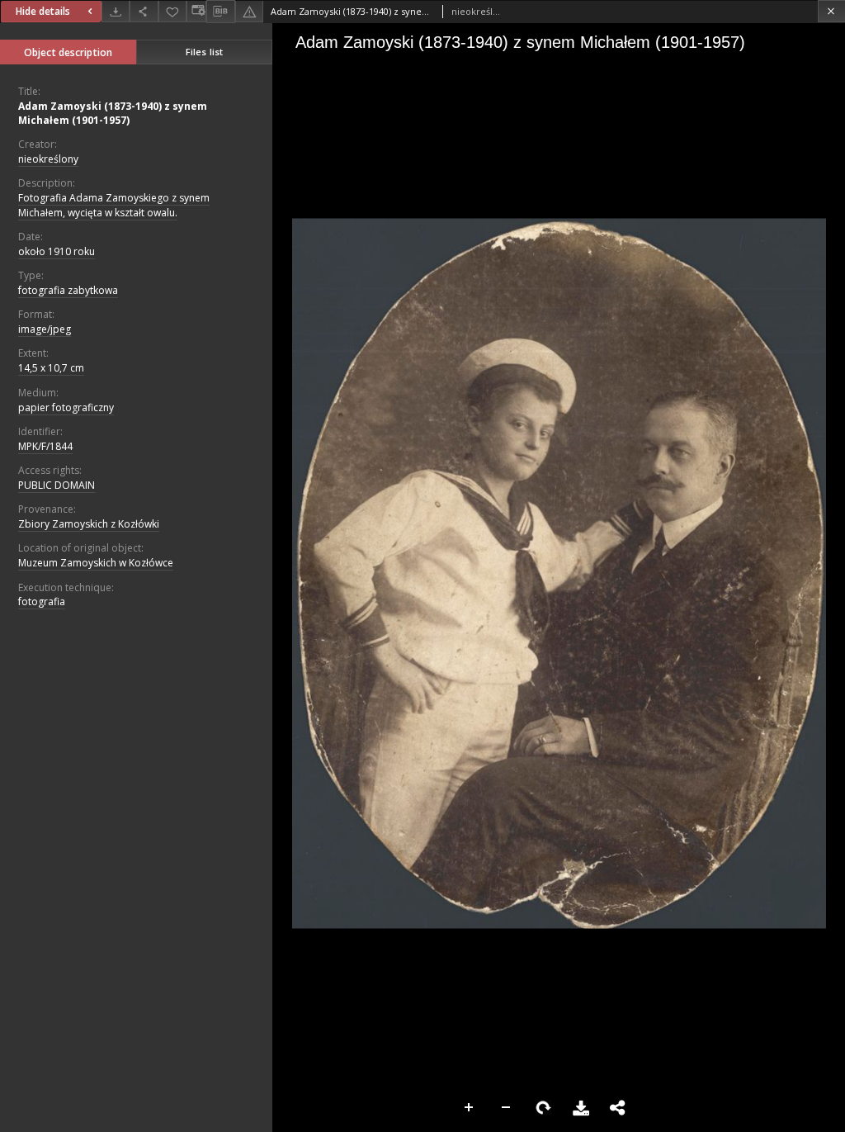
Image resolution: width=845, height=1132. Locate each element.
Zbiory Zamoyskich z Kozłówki (88, 524)
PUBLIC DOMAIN (56, 485)
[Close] (831, 11)
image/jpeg (44, 329)
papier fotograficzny (66, 407)
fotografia (41, 601)
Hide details (43, 11)
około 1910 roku (56, 251)
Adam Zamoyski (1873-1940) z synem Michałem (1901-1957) (112, 113)
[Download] (115, 11)
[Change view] (196, 11)
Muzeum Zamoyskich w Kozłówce (95, 563)
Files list (204, 51)
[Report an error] (249, 11)
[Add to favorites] (172, 11)
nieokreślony (48, 159)
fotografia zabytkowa (68, 290)
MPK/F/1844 (45, 446)
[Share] (144, 11)
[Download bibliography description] (220, 11)
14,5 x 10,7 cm (51, 368)
